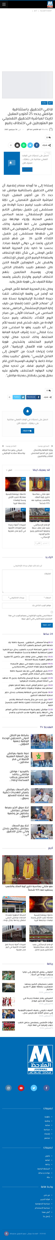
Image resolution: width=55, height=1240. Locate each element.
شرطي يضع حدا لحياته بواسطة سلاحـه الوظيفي (13, 452)
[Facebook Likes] (46, 1092)
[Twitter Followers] (34, 1092)
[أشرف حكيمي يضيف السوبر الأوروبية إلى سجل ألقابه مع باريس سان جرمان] (8, 1013)
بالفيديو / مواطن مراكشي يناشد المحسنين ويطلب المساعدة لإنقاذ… (19, 776)
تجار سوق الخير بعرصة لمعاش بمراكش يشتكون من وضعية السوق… (17, 812)
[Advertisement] (27, 41)
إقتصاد (47, 1134)
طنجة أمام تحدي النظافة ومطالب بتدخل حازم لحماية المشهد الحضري (29, 694)
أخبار (50, 103)
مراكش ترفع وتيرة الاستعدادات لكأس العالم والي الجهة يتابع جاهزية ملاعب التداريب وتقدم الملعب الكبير (29, 712)
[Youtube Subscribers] (21, 1092)
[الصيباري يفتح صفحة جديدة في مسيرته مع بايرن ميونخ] (8, 1001)
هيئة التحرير (45, 1199)
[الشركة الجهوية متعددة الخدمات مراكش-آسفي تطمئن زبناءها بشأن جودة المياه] (14, 904)
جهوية (47, 1116)
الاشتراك (27, 169)
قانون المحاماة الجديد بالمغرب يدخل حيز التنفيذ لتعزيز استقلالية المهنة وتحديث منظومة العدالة (28, 651)
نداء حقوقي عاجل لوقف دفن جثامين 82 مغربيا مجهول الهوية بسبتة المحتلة (28, 658)
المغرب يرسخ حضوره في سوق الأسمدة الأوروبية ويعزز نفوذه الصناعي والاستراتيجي (31, 665)
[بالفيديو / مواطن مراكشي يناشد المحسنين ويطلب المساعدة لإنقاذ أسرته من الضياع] (42, 777)
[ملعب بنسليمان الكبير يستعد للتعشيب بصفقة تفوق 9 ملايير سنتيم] (8, 987)
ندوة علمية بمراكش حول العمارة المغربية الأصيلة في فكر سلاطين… (17, 758)
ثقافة (47, 1160)
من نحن (47, 1195)
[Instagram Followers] (8, 1092)
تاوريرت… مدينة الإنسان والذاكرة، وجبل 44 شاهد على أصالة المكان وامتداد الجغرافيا (27, 680)
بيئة (48, 1177)
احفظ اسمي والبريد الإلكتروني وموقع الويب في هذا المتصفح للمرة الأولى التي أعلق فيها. (30, 617)
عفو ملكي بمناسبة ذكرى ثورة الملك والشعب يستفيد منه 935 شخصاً (29, 888)
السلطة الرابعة (43, 1168)
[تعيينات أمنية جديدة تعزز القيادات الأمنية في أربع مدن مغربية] (15, 515)
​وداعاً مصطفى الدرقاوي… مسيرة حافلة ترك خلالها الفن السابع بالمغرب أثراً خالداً (30, 644)
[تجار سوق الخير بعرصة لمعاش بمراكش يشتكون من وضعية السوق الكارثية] (42, 813)
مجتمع (47, 1138)
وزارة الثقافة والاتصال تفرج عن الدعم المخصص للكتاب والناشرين (42, 453)
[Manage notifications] (6, 1233)
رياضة (47, 1164)
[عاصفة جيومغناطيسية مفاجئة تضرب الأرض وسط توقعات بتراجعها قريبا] (15, 484)
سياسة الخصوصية (42, 1203)
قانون (47, 1156)
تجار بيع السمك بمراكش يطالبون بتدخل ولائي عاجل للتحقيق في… (15, 830)
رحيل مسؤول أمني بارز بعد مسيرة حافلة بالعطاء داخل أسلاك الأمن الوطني (31, 673)
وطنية (47, 1121)
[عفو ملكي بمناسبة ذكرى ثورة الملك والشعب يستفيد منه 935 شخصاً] (39, 484)
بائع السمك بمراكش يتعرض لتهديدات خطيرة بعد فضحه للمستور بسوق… (16, 794)
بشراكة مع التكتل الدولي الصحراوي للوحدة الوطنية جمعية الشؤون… (15, 739)
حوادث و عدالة (44, 1173)
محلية (47, 1125)
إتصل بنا (46, 1216)
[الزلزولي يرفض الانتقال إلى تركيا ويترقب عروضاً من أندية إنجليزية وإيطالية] (8, 975)
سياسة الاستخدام (42, 1208)
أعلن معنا (46, 1212)
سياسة (47, 1129)
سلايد (44, 103)
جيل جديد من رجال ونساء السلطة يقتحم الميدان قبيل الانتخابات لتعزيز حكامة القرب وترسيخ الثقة (29, 702)
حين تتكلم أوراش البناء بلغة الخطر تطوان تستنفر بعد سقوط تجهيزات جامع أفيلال (30, 687)
